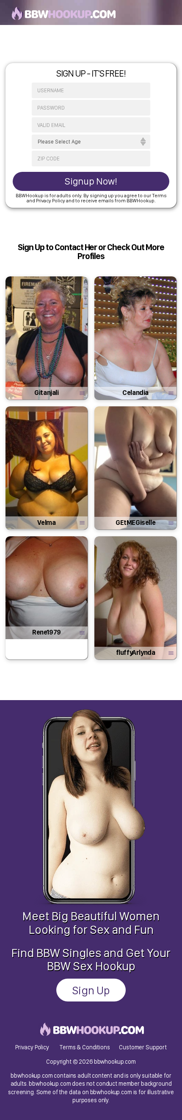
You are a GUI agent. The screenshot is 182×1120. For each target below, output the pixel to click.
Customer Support (143, 1047)
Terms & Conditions (84, 1047)
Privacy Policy (32, 1047)
